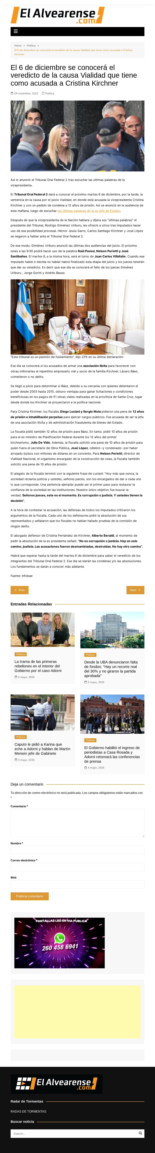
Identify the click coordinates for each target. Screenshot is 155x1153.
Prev (22, 590)
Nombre (17, 843)
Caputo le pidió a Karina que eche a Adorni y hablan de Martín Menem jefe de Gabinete (42, 748)
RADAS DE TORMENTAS (28, 1111)
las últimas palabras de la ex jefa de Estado (89, 211)
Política (49, 93)
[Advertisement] (77, 1011)
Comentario (19, 806)
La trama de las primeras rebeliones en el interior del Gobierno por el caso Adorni (38, 666)
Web (13, 877)
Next (133, 590)
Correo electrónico (24, 860)
